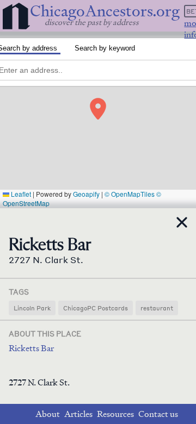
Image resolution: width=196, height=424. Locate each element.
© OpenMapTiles (130, 193)
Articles (78, 414)
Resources (115, 414)
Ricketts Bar (31, 348)
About (47, 414)
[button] (98, 109)
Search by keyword (105, 48)
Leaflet (20, 193)
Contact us (158, 414)
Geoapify (86, 193)
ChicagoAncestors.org (105, 11)
